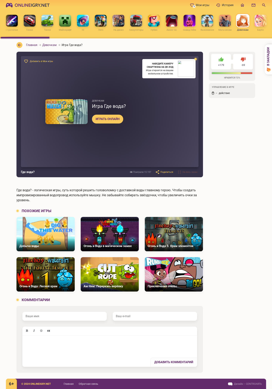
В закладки (268, 56)
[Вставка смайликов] (41, 331)
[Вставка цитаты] (48, 331)
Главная (69, 383)
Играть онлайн (108, 119)
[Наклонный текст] (34, 331)
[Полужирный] (27, 331)
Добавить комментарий (173, 362)
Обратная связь (88, 383)
